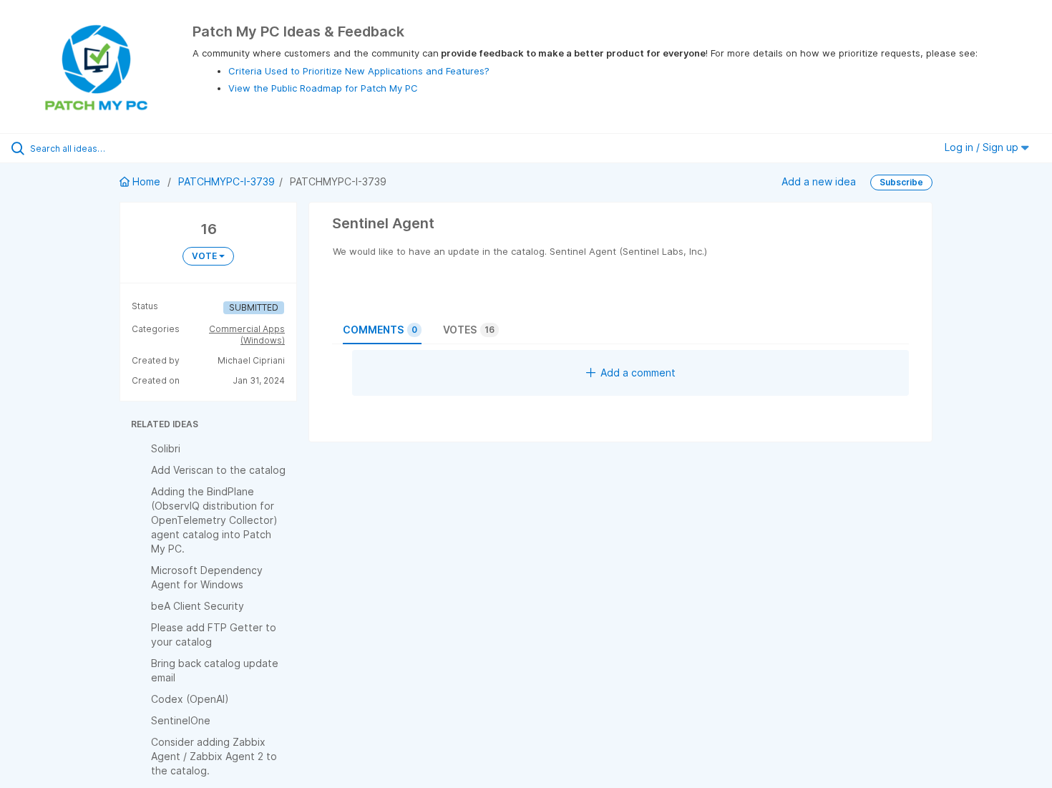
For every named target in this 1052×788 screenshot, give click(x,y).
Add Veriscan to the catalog (218, 470)
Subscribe (901, 182)
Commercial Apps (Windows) (247, 335)
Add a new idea (818, 181)
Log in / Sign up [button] (983, 147)
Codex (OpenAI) (190, 699)
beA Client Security (197, 606)
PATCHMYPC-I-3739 (226, 181)
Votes (469, 330)
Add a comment (638, 372)
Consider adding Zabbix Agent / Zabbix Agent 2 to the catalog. (214, 756)
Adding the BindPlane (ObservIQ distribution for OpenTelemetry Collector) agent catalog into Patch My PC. (214, 520)
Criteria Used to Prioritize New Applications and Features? (359, 71)
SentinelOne (180, 720)
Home (146, 181)
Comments (380, 330)
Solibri (165, 448)
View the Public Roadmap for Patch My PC (323, 88)
